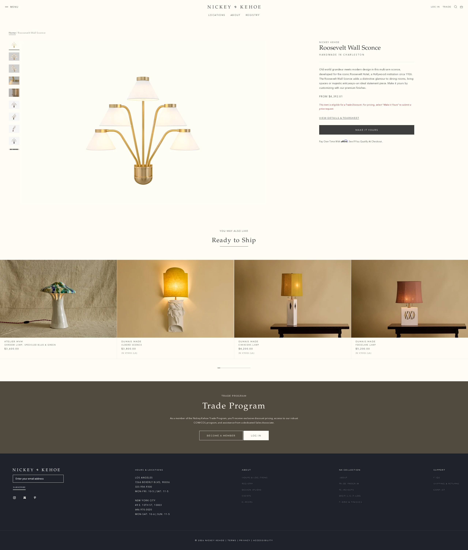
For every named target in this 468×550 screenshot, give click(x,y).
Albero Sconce (131, 345)
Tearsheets (346, 489)
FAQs (436, 477)
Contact (439, 489)
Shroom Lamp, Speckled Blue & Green (30, 345)
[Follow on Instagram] (15, 497)
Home (12, 33)
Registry (253, 15)
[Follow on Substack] (25, 497)
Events (246, 495)
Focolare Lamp (366, 345)
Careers (247, 502)
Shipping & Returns (446, 483)
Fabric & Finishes (350, 502)
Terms (232, 540)
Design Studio (251, 489)
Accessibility (263, 540)
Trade (447, 6)
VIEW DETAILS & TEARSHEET (339, 117)
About (236, 15)
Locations (216, 15)
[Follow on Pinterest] (35, 497)
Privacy (244, 540)
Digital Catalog (350, 495)
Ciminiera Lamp (249, 345)
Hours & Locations (255, 477)
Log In (435, 6)
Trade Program (349, 483)
